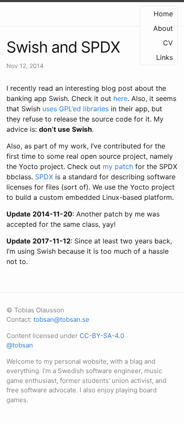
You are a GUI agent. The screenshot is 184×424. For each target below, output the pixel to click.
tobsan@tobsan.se (61, 319)
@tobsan (19, 345)
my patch (118, 166)
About (163, 28)
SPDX (44, 176)
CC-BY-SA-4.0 (102, 336)
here (120, 98)
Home (163, 13)
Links (164, 57)
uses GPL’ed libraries (75, 108)
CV (168, 43)
